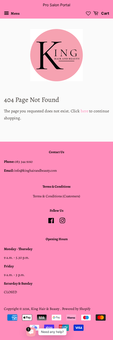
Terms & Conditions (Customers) (56, 196)
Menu (15, 13)
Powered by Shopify (76, 308)
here (84, 111)
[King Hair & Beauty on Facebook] (51, 221)
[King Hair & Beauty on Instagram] (62, 221)
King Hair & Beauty (45, 308)
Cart (104, 13)
